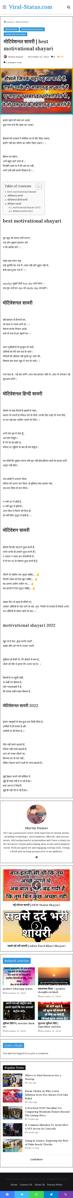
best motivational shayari (21, 191)
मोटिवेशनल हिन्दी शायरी (17, 199)
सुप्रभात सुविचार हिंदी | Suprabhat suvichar (49, 1025)
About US (40, 1184)
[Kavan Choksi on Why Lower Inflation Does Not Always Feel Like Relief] (12, 1096)
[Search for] (68, 8)
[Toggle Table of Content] (37, 187)
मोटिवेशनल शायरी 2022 (23, 211)
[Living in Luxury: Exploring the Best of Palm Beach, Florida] (12, 1145)
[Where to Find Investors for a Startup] (12, 1080)
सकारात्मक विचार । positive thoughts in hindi (51, 990)
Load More (36, 1159)
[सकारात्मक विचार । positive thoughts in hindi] (54, 976)
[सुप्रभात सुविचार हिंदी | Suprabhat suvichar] (54, 1011)
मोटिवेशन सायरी (14, 203)
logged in (21, 1053)
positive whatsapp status (17, 988)
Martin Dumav (15, 56)
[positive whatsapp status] (19, 976)
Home (9, 21)
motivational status (15, 34)
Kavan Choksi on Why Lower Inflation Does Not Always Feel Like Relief (46, 1094)
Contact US (26, 1184)
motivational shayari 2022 (26, 207)
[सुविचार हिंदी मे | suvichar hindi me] (19, 1011)
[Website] (36, 857)
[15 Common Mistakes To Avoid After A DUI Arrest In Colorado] (12, 1129)
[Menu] (4, 8)
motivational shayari (32, 29)
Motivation (22, 21)
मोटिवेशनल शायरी (15, 195)
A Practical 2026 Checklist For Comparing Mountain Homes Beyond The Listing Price (47, 1111)
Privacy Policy (55, 1184)
